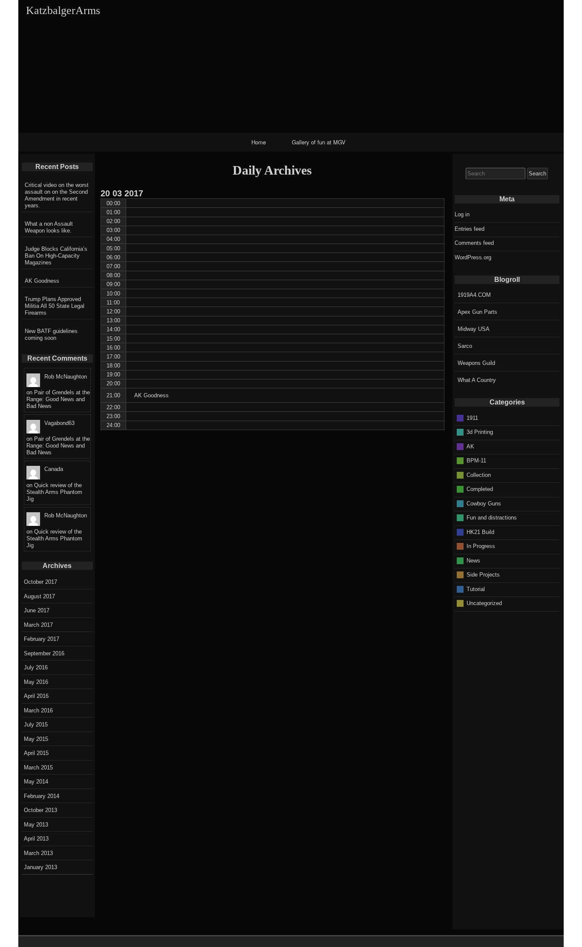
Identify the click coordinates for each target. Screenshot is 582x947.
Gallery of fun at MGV (319, 142)
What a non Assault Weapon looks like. (49, 227)
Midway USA (474, 329)
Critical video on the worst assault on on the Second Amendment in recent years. (57, 195)
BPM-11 (476, 460)
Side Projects (483, 574)
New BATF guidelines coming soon (51, 334)
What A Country (477, 380)
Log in (462, 214)
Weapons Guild (476, 363)
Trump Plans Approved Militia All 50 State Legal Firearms (54, 306)
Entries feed (469, 229)
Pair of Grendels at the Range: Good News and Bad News (58, 399)
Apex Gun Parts (477, 312)
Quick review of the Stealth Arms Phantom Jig (54, 492)
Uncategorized (484, 603)
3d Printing (480, 432)
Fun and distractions (492, 517)
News (473, 560)
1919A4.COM (474, 295)
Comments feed (474, 243)
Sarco (465, 346)
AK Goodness (42, 281)
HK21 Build (480, 531)
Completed (480, 489)
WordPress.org (473, 257)
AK (470, 446)
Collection (479, 474)
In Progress (481, 546)
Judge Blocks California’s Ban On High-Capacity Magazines (56, 256)
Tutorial (476, 588)
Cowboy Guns (484, 503)
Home (258, 142)
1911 (472, 417)
